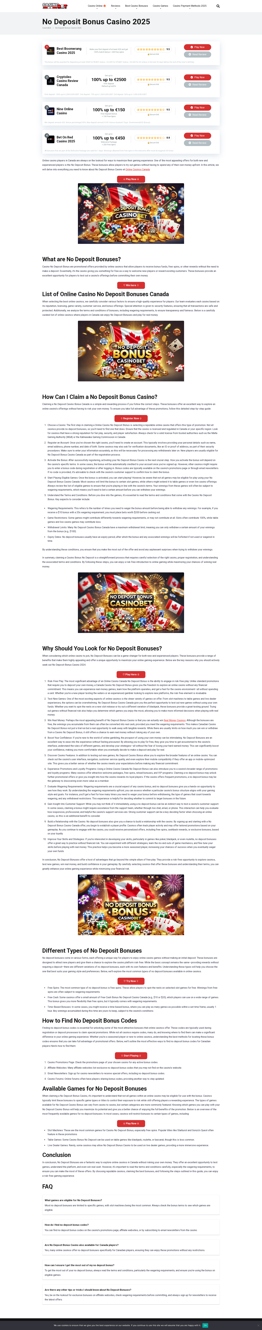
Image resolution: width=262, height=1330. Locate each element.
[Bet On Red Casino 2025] (50, 142)
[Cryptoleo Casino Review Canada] (50, 84)
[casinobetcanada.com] (54, 5)
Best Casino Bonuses (136, 5)
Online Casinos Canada (138, 169)
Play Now (199, 47)
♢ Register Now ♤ (131, 418)
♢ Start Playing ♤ (131, 1055)
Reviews (115, 5)
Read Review (199, 54)
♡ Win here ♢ (131, 285)
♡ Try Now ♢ (131, 981)
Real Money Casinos (175, 720)
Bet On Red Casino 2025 (66, 139)
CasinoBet (46, 28)
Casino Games (160, 5)
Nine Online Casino (65, 111)
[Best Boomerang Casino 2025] (50, 53)
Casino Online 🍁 (97, 5)
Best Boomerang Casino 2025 (69, 51)
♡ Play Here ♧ (131, 674)
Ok (205, 1325)
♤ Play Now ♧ (131, 179)
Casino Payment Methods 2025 (190, 5)
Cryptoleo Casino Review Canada (67, 81)
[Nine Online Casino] (50, 114)
